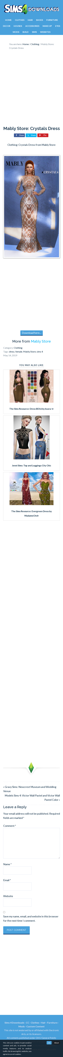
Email (7, 880)
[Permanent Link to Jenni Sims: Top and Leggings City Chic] (31, 458)
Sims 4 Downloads (31, 9)
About (56, 1043)
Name (7, 864)
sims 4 (40, 351)
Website (8, 896)
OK (49, 1043)
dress (12, 351)
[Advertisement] (31, 88)
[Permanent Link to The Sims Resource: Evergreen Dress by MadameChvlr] (31, 504)
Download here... (31, 332)
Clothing (18, 347)
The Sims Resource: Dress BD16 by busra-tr (31, 408)
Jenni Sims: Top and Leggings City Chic (31, 465)
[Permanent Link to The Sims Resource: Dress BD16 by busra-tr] (31, 401)
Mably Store (41, 341)
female (18, 351)
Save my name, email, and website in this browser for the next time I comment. (30, 918)
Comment (9, 825)
